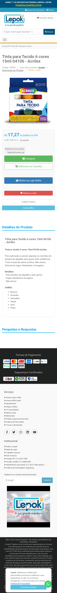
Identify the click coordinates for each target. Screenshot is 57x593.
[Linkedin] (27, 432)
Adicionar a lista (29, 193)
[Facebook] (7, 432)
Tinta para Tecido (24, 46)
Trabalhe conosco (13, 453)
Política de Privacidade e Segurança (20, 468)
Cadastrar (47, 480)
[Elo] (36, 361)
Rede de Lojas (11, 450)
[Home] (14, 20)
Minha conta (11, 413)
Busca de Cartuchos (35, 10)
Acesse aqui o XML (13, 397)
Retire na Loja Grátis (30, 180)
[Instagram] (21, 432)
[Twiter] (14, 432)
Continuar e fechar (29, 587)
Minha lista (10, 416)
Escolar (5, 46)
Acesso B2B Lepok (13, 400)
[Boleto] (21, 366)
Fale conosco (11, 456)
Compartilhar (28, 208)
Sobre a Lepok (11, 446)
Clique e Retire (11, 407)
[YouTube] (34, 432)
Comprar (30, 158)
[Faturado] (14, 366)
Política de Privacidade (20, 583)
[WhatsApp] (48, 584)
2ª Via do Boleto (12, 410)
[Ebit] (8, 379)
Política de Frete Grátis (15, 422)
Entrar (51, 10)
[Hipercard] (21, 361)
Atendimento (11, 404)
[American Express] (29, 361)
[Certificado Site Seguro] (31, 379)
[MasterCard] (14, 361)
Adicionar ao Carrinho (30, 166)
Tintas (12, 46)
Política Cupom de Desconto (17, 419)
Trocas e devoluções (14, 425)
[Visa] (6, 361)
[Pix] (44, 361)
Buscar (50, 32)
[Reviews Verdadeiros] (20, 379)
